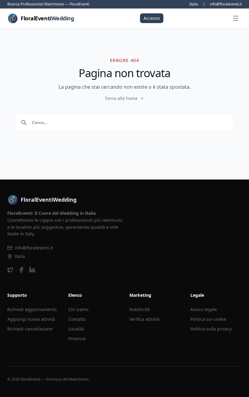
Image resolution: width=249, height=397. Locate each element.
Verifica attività (144, 319)
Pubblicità (139, 309)
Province (77, 338)
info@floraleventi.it (226, 4)
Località (76, 329)
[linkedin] (32, 270)
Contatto (77, 319)
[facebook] (21, 270)
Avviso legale (203, 309)
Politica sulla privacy (211, 329)
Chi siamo (78, 309)
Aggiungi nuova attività (31, 319)
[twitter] (10, 270)
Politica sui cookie (208, 319)
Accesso (152, 18)
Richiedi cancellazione (30, 329)
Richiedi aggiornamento (31, 309)
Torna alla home (121, 98)
